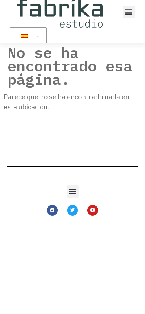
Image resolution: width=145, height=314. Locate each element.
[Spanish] (27, 36)
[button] (129, 12)
